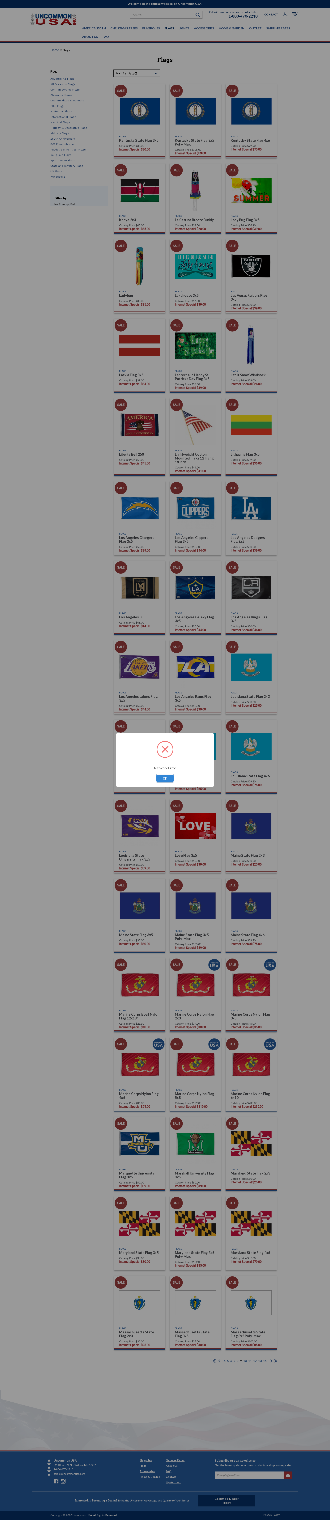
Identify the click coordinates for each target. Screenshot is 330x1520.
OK (165, 778)
